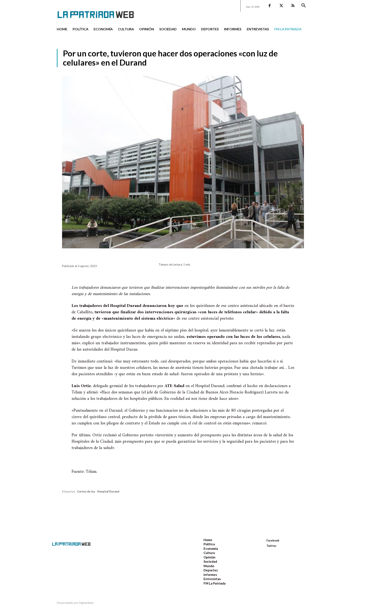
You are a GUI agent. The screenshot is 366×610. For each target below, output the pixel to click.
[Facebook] (269, 6)
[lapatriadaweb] (102, 11)
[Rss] (293, 6)
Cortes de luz (86, 491)
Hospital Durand (108, 491)
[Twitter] (281, 6)
